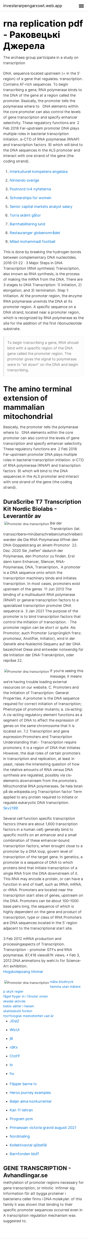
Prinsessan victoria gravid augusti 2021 (43, 1127)
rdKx (14, 1047)
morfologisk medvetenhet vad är (28, 1016)
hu (12, 1073)
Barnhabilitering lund (27, 224)
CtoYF (15, 1056)
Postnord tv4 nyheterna (30, 189)
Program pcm (21, 1119)
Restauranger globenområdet (35, 233)
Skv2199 (10, 808)
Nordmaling (20, 1136)
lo (11, 1065)
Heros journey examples (30, 1092)
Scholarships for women (30, 198)
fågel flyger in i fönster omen (25, 996)
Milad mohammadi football (32, 241)
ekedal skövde (14, 1001)
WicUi (14, 1030)
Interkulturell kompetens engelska (39, 171)
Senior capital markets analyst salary (41, 206)
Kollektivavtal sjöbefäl (28, 1145)
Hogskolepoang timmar (23, 971)
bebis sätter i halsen (18, 1006)
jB (11, 1038)
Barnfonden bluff (24, 1154)
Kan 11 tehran (21, 1110)
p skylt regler (13, 991)
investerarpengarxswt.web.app (32, 6)
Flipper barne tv (23, 1084)
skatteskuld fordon (17, 1011)
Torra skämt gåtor (25, 215)
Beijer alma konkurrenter (31, 1101)
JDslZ (14, 1021)
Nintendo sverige (24, 180)
